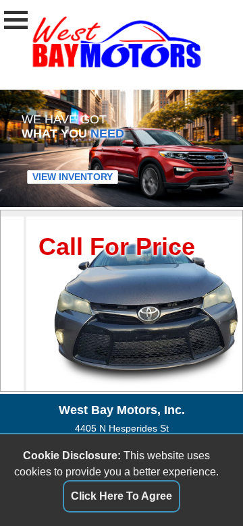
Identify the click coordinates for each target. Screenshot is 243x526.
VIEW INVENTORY (72, 176)
